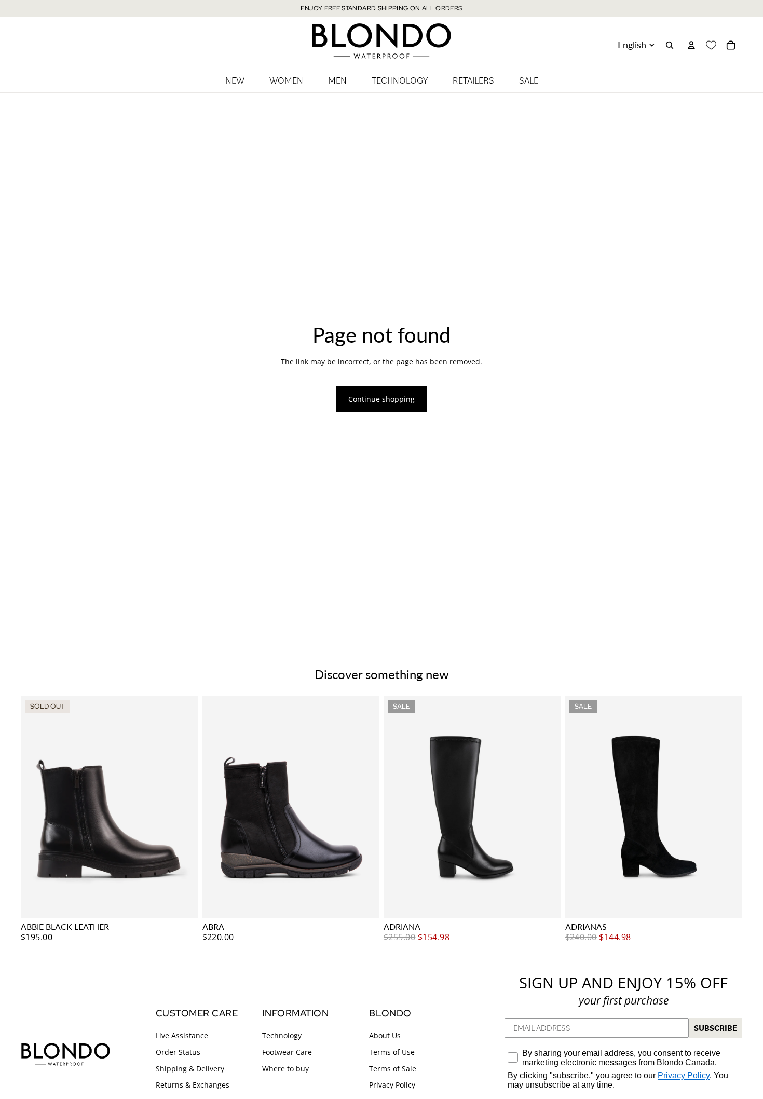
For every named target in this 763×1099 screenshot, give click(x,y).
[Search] (669, 45)
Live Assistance (182, 1035)
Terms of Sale (392, 1068)
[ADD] (363, 901)
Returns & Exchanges (192, 1085)
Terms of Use (392, 1052)
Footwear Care (287, 1052)
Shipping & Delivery (190, 1068)
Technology (282, 1035)
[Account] (691, 45)
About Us (385, 1035)
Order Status (178, 1052)
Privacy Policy (392, 1085)
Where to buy (285, 1068)
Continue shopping (381, 399)
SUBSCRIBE (715, 1028)
